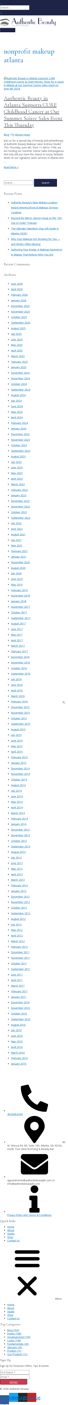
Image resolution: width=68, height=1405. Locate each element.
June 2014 (17, 796)
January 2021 (18, 556)
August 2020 (18, 568)
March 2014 (18, 813)
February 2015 (19, 757)
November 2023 (20, 439)
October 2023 (19, 445)
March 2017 (18, 645)
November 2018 (20, 595)
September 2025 (20, 322)
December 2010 (20, 1002)
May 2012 (16, 930)
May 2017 (16, 634)
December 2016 (20, 657)
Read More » (11, 167)
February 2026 (19, 294)
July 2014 (16, 790)
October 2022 (19, 512)
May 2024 (16, 412)
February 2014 (19, 818)
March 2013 (18, 880)
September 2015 (20, 723)
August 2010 (18, 1025)
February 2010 (19, 1058)
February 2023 (19, 490)
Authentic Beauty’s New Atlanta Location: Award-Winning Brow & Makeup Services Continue (34, 207)
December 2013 (20, 829)
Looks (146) (14, 1340)
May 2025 (16, 345)
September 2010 (20, 1019)
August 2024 (18, 395)
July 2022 (16, 523)
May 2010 (16, 1041)
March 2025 (18, 356)
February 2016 (19, 701)
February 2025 (19, 361)
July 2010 (16, 1030)
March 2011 (18, 985)
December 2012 (20, 896)
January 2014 (18, 824)
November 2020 (20, 562)
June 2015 (17, 740)
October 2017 (19, 612)
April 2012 (17, 935)
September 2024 (20, 389)
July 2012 (16, 924)
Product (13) (14, 1351)
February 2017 (19, 651)
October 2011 (19, 963)
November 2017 (20, 607)
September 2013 (20, 846)
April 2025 (17, 350)
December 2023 (20, 434)
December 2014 (20, 768)
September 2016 (20, 673)
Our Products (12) (17, 1354)
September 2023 (20, 451)
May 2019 (16, 584)
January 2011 (18, 997)
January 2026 (18, 300)
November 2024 (20, 378)
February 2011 (19, 991)
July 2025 (16, 334)
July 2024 (16, 400)
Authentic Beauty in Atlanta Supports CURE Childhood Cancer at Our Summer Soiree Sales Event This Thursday (33, 111)
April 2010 (17, 1047)
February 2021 (19, 551)
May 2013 (16, 868)
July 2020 (16, 573)
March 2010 (18, 1052)
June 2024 (17, 406)
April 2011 (17, 980)
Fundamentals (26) (18, 1344)
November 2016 (20, 662)
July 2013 (16, 857)
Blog (6, 134)
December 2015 (20, 707)
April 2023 (17, 478)
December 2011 (20, 952)
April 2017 (17, 640)
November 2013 (20, 835)
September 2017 (20, 618)
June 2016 (17, 685)
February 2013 (19, 885)
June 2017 (17, 629)
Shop (10, 1237)
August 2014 (18, 785)
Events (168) (14, 1333)
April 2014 (17, 807)
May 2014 (16, 802)
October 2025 (19, 317)
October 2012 (19, 907)
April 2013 (17, 874)
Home (10, 1227)
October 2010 (19, 1013)
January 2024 (18, 428)
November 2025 (20, 311)
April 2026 (17, 289)
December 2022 (20, 501)
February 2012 (19, 946)
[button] (34, 1272)
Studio (11, 1233)
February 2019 (19, 590)
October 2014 (19, 779)
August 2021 (18, 534)
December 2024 (20, 373)
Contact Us (13, 1240)
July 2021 (16, 540)
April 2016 (17, 690)
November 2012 (20, 902)
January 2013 (18, 891)
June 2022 (17, 529)
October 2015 (19, 718)
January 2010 (18, 1063)
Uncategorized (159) (18, 1337)
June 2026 (17, 283)
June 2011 (17, 974)
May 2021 (16, 545)
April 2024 (17, 417)
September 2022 (20, 517)
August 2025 (18, 328)
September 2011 (20, 969)
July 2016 (16, 679)
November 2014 (20, 774)
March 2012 (18, 941)
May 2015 (16, 746)
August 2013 (18, 852)
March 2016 (18, 696)
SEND (13, 1382)
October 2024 (19, 384)
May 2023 (16, 473)
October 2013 (19, 841)
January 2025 (18, 367)
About (10, 1230)
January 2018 (18, 601)
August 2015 (18, 729)
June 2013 (17, 863)
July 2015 (16, 735)
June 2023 (17, 467)
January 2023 (18, 495)
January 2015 (18, 763)
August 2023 (18, 456)
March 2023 (18, 484)
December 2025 (20, 306)
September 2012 (20, 913)
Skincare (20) (14, 1347)
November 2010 (20, 1008)
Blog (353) (13, 1330)
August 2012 (18, 919)
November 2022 (20, 506)
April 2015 (17, 751)
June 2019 (17, 579)
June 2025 (17, 339)
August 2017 (18, 623)
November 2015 (20, 712)
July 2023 (16, 462)
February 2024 (19, 423)
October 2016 (19, 668)
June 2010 (17, 1036)
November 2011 (20, 958)
